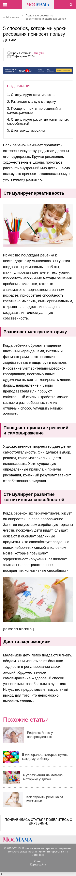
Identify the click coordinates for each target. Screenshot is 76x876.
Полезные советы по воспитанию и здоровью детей (46, 17)
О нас (38, 861)
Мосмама (38, 4)
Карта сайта (38, 864)
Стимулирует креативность (33, 95)
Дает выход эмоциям (28, 130)
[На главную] (17, 839)
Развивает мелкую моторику (33, 102)
